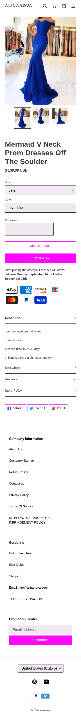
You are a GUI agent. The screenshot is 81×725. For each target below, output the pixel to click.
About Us (15, 449)
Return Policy (18, 472)
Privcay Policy (19, 495)
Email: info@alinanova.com (28, 587)
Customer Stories (21, 460)
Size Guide (17, 564)
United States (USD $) (39, 668)
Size (7, 182)
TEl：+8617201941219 (25, 599)
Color (8, 199)
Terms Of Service (21, 506)
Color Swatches (20, 553)
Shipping (15, 576)
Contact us (16, 483)
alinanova (18, 5)
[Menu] (73, 5)
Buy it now (41, 258)
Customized (11, 220)
